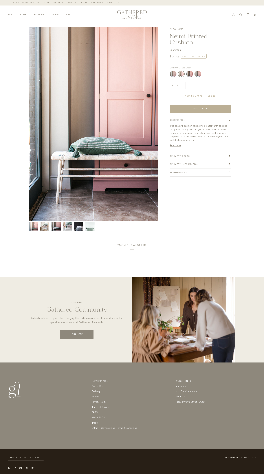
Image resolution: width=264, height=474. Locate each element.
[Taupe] (190, 75)
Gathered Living (238, 457)
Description (177, 120)
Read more (175, 145)
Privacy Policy (99, 402)
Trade (95, 422)
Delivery (96, 391)
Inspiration (181, 386)
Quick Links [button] (183, 381)
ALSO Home (177, 29)
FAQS (95, 412)
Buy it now (200, 109)
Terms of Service (100, 407)
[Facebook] (9, 468)
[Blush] (174, 75)
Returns (96, 396)
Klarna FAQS (98, 417)
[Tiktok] (14, 468)
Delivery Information (184, 164)
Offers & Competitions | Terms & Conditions (114, 428)
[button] (11, 14)
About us (180, 396)
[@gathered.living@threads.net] (32, 468)
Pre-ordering (178, 172)
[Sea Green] (182, 75)
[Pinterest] (20, 468)
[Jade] (197, 75)
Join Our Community (186, 391)
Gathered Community (184, 3)
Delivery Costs (180, 156)
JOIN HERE (77, 334)
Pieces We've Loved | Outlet (190, 402)
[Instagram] (26, 468)
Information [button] (100, 381)
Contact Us (97, 386)
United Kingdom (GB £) (24, 457)
